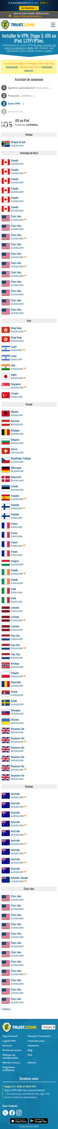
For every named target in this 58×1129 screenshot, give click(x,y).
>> (28, 16)
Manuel (32, 1062)
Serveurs (7, 1045)
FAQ (30, 1054)
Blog (30, 1050)
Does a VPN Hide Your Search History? (24, 1089)
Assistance (33, 1045)
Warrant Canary (11, 1062)
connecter (12, 67)
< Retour (6, 1008)
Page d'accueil (10, 1036)
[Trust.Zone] (18, 25)
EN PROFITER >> (29, 8)
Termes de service (12, 1050)
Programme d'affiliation (9, 1069)
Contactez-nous (36, 1040)
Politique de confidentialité (10, 1056)
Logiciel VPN (9, 1040)
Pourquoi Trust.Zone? (39, 1036)
